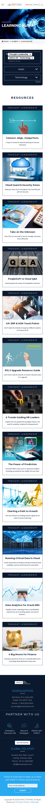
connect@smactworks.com (22, 706)
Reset (38, 82)
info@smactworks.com (22, 764)
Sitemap (35, 802)
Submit (22, 790)
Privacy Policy (22, 802)
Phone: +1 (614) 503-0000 (22, 703)
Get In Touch (22, 743)
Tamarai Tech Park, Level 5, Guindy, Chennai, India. (22, 756)
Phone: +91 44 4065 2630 (22, 761)
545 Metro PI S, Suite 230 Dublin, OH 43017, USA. (22, 698)
